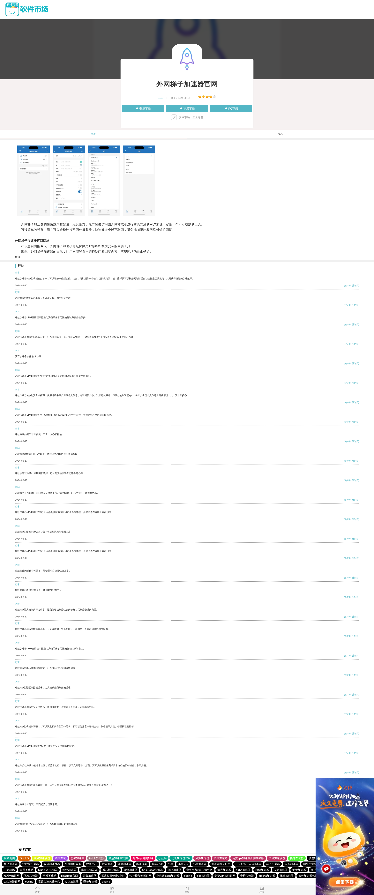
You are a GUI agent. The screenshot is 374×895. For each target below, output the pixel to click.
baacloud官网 (69, 875)
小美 (170, 864)
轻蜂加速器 (130, 869)
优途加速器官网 (181, 858)
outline (188, 875)
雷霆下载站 (26, 869)
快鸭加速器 (11, 864)
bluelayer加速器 (48, 869)
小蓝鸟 (162, 858)
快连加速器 (297, 858)
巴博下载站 (49, 875)
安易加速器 (281, 869)
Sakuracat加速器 (152, 869)
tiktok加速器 (96, 858)
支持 (346, 285)
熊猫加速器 (174, 869)
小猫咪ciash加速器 (167, 875)
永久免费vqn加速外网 (199, 869)
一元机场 (9, 869)
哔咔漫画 (141, 864)
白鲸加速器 (262, 869)
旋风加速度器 (42, 858)
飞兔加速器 (31, 875)
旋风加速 (60, 858)
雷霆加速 (107, 864)
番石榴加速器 (110, 869)
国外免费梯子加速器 (315, 864)
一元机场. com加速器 (248, 864)
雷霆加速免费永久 (49, 881)
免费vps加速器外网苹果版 (248, 858)
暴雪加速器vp (89, 869)
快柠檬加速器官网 (140, 875)
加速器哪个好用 (220, 864)
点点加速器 (291, 864)
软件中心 (91, 864)
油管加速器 (299, 869)
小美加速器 (199, 864)
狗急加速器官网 (118, 858)
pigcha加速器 (267, 875)
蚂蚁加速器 (69, 869)
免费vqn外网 (11, 875)
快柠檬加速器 (30, 864)
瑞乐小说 (157, 864)
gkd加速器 (203, 875)
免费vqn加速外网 (224, 875)
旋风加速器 (221, 858)
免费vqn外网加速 (143, 858)
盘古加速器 (224, 869)
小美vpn (183, 864)
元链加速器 (287, 875)
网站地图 (9, 858)
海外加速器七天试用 (310, 875)
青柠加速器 (247, 875)
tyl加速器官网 (12, 881)
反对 (354, 285)
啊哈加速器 (90, 881)
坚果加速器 (77, 858)
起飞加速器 (273, 864)
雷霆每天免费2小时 (113, 875)
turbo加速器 (243, 869)
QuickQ (24, 858)
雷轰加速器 (89, 875)
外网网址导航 (73, 864)
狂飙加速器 (124, 864)
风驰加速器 (202, 858)
